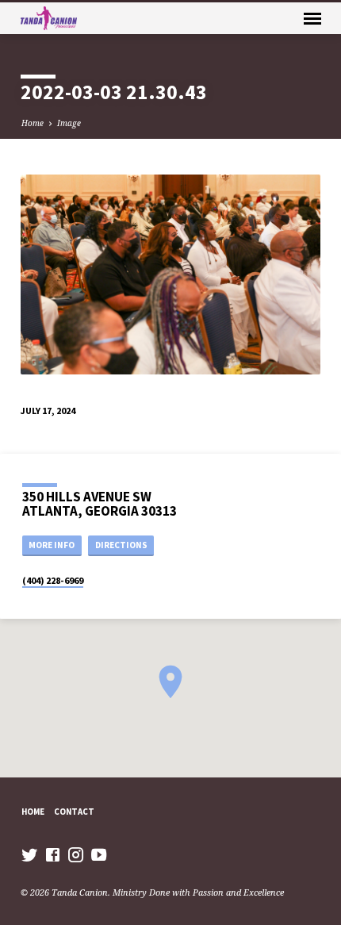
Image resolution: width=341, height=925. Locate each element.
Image (69, 123)
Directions (121, 545)
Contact (74, 811)
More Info (52, 545)
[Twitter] (30, 854)
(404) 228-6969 (52, 580)
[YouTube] (99, 854)
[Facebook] (53, 854)
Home (32, 123)
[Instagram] (76, 854)
